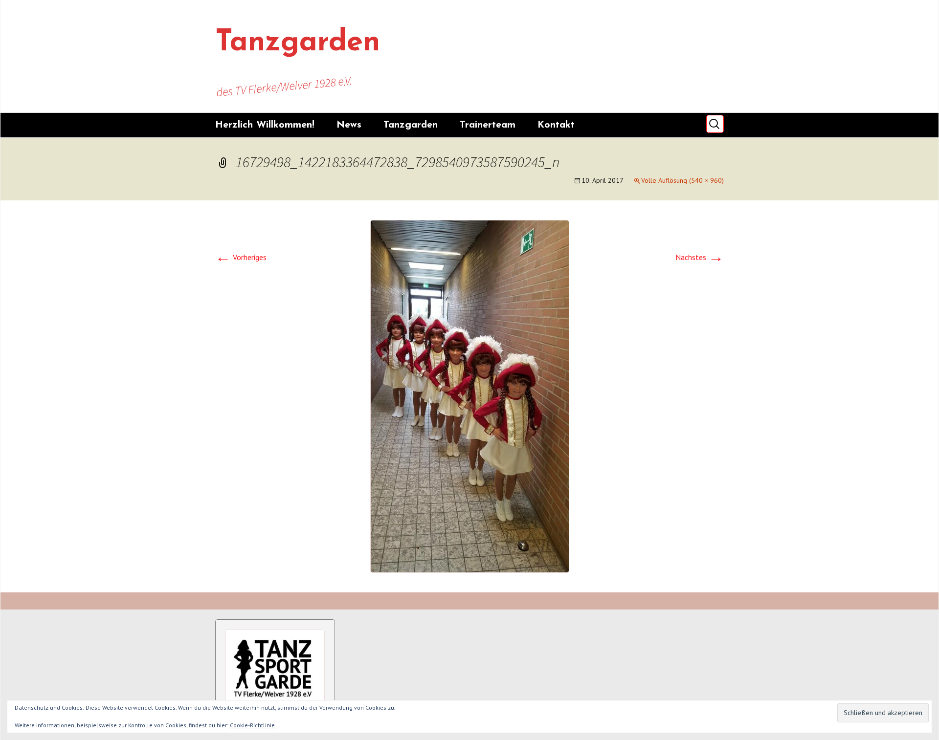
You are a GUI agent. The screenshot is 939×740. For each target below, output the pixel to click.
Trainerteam (487, 125)
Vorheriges (241, 257)
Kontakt (556, 125)
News (348, 125)
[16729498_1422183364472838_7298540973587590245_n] (469, 395)
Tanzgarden (410, 125)
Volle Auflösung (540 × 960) (682, 180)
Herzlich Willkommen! (264, 125)
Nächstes (699, 257)
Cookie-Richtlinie (252, 725)
